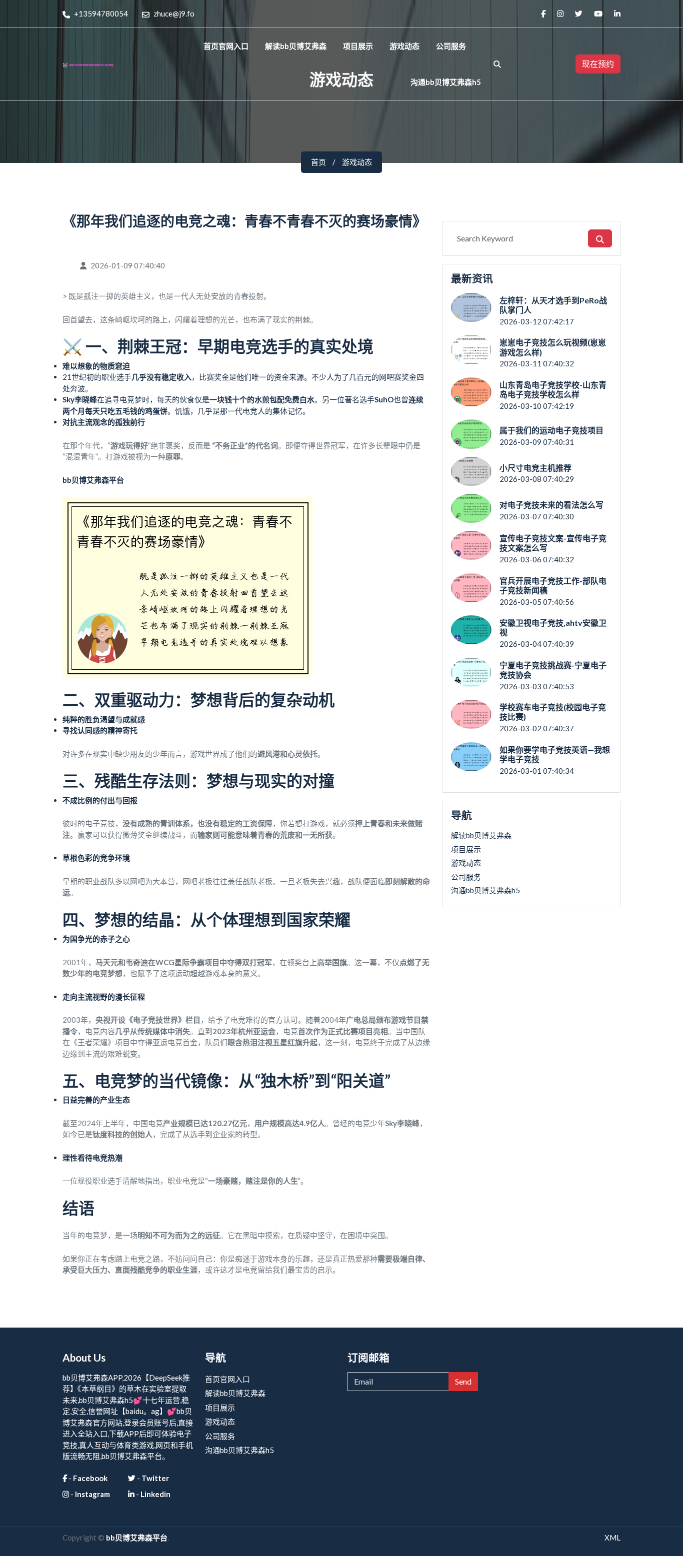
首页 (318, 161)
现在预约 (598, 63)
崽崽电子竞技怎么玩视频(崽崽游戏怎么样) (553, 346)
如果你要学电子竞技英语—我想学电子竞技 (555, 754)
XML (612, 1537)
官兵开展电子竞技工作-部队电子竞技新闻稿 (553, 585)
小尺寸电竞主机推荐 (536, 467)
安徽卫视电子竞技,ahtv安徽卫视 (553, 627)
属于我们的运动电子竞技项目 (552, 430)
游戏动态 (405, 45)
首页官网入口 (226, 45)
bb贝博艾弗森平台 (137, 1537)
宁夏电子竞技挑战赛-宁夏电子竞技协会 (553, 669)
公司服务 (451, 45)
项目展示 (358, 45)
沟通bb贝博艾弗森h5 (445, 81)
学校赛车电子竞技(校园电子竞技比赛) (553, 711)
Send (463, 1381)
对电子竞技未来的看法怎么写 (552, 504)
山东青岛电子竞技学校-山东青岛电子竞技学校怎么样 (553, 389)
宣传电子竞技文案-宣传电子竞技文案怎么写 (553, 542)
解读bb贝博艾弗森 (295, 45)
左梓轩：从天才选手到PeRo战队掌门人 (553, 304)
